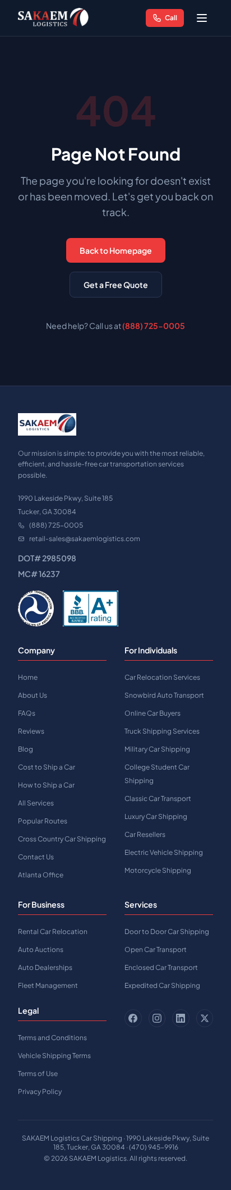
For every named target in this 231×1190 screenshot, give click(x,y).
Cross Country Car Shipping (62, 839)
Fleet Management (48, 985)
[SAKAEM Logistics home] (53, 18)
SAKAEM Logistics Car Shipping (72, 1138)
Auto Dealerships (45, 967)
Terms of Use (38, 1073)
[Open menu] (202, 18)
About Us (32, 695)
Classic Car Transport (157, 798)
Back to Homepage (116, 250)
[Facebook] (133, 1018)
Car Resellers (144, 834)
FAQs (26, 713)
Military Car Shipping (157, 749)
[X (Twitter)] (205, 1018)
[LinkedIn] (181, 1018)
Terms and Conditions (52, 1037)
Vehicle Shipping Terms (54, 1055)
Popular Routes (42, 821)
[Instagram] (157, 1018)
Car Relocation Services (162, 677)
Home (28, 677)
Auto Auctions (40, 949)
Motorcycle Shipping (157, 870)
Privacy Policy (40, 1091)
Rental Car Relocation (52, 931)
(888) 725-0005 (153, 326)
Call (171, 17)
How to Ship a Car (46, 785)
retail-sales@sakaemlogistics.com (84, 538)
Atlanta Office (40, 875)
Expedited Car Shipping (162, 985)
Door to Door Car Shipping (166, 931)
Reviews (31, 731)
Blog (25, 749)
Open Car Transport (155, 949)
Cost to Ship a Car (46, 767)
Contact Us (36, 857)
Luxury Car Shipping (155, 816)
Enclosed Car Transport (161, 967)
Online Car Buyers (152, 713)
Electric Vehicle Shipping (163, 852)
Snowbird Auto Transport (164, 695)
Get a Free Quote (116, 285)
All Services (36, 803)
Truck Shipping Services (162, 731)
